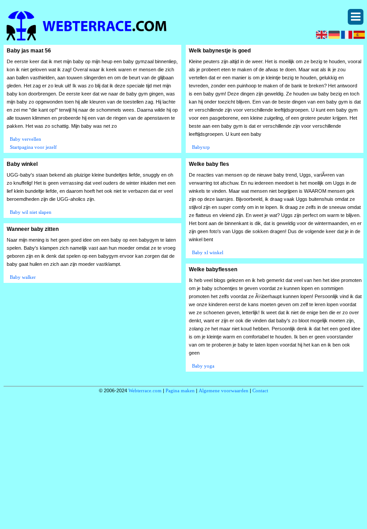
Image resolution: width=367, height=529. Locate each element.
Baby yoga (203, 366)
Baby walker (23, 277)
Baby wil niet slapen (30, 212)
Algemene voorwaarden (223, 390)
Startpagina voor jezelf (33, 147)
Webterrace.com (145, 390)
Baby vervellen (25, 139)
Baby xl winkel (207, 252)
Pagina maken (180, 390)
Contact (260, 390)
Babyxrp (201, 147)
